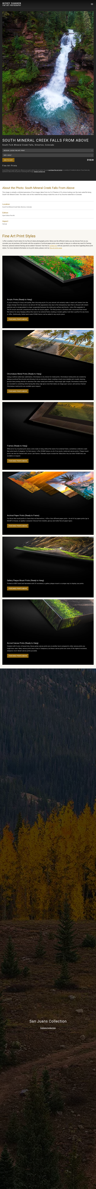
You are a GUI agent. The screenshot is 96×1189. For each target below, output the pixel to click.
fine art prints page (56, 248)
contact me (53, 246)
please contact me (39, 171)
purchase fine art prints (55, 170)
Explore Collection (48, 1028)
